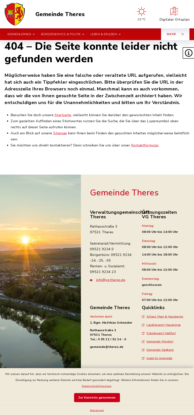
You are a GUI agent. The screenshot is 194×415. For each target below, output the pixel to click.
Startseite (63, 115)
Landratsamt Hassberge (163, 325)
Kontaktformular (145, 145)
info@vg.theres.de (110, 280)
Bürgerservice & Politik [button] (61, 34)
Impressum (97, 410)
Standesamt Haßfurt (161, 333)
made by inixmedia (159, 358)
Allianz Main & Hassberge (164, 317)
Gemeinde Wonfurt (159, 342)
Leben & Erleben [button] (104, 34)
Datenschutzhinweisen (96, 386)
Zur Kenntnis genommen (97, 398)
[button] (188, 53)
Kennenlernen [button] (19, 34)
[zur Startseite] (15, 14)
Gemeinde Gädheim (160, 350)
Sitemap (60, 133)
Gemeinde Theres (60, 14)
